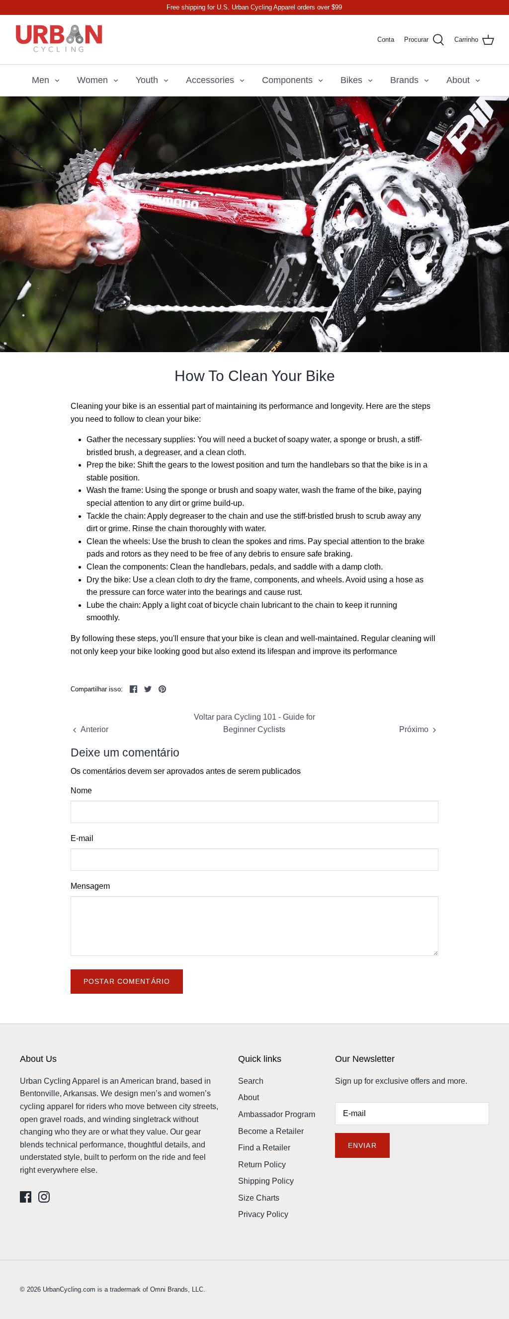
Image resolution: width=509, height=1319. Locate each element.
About (458, 80)
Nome (81, 790)
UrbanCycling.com (69, 1289)
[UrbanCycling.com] (59, 39)
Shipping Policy (266, 1181)
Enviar (362, 1145)
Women (92, 80)
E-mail (82, 838)
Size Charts (258, 1198)
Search (250, 1081)
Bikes (351, 80)
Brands (404, 80)
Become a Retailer (271, 1131)
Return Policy (262, 1164)
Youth (147, 80)
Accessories (210, 80)
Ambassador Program (276, 1114)
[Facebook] (25, 1197)
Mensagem (90, 886)
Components (287, 80)
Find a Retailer (264, 1147)
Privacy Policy (263, 1214)
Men (40, 80)
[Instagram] (44, 1197)
